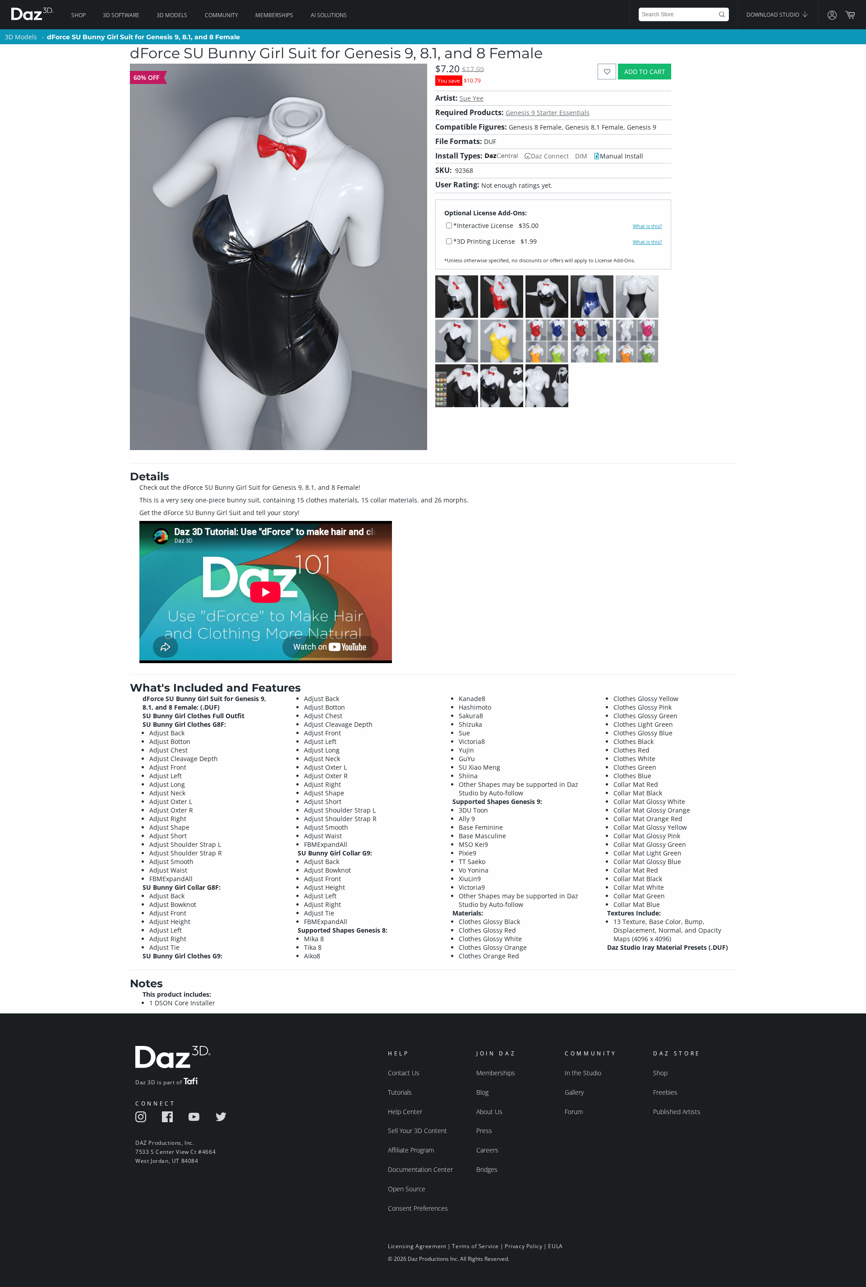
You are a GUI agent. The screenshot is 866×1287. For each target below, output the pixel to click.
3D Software (121, 15)
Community (221, 15)
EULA (555, 1246)
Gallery (574, 1092)
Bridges (486, 1169)
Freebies (665, 1092)
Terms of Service (475, 1246)
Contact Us (403, 1073)
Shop (78, 15)
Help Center (405, 1111)
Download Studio (773, 15)
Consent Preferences (418, 1208)
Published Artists (676, 1111)
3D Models (172, 15)
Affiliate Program (411, 1150)
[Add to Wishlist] (607, 71)
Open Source (406, 1189)
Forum (574, 1111)
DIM (581, 156)
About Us (489, 1111)
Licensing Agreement (417, 1246)
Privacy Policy (523, 1246)
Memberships (274, 15)
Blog (482, 1092)
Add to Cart (644, 71)
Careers (487, 1150)
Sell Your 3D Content (417, 1130)
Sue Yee (472, 98)
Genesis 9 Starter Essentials (548, 112)
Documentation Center (420, 1169)
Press (484, 1130)
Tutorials (400, 1092)
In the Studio (583, 1073)
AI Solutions (329, 15)
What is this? (647, 226)
